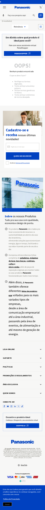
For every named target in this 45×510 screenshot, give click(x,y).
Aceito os (20, 163)
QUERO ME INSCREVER (22, 156)
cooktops (30, 261)
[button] (21, 15)
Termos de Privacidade (23, 163)
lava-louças (21, 261)
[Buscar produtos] (34, 15)
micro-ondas (14, 267)
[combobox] (21, 15)
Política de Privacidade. (11, 499)
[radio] (40, 26)
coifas (11, 264)
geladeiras (24, 258)
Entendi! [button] (7, 504)
